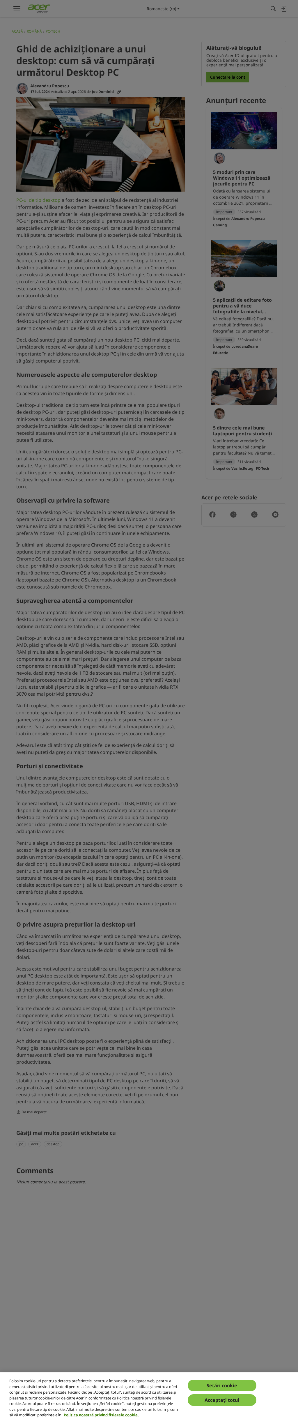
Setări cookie (222, 1385)
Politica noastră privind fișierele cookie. (101, 1415)
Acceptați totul (222, 1400)
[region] (149, 1396)
